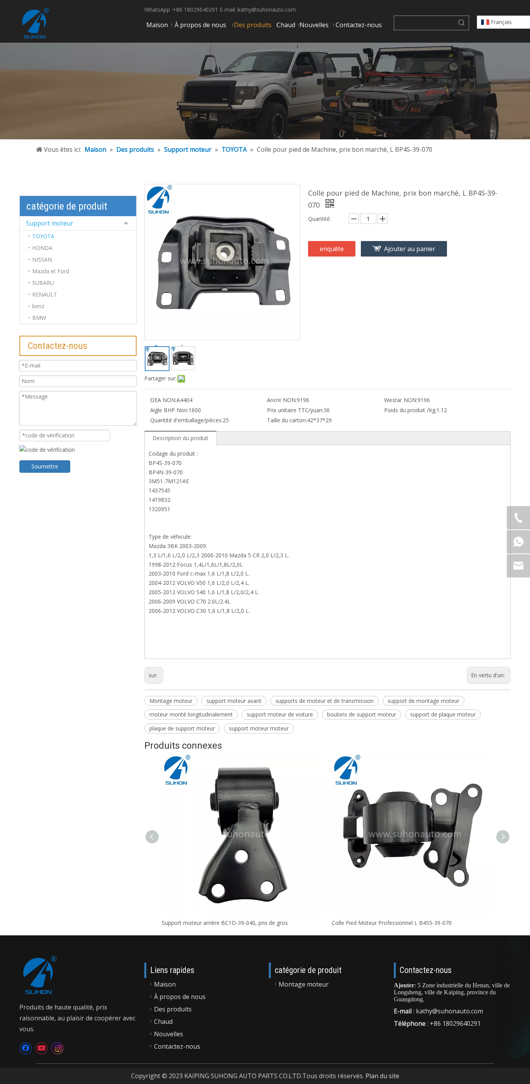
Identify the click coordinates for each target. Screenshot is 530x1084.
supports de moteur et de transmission (324, 700)
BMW (39, 317)
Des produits (173, 1009)
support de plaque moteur (443, 714)
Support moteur (49, 223)
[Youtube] (41, 1048)
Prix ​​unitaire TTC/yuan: (295, 410)
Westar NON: (400, 400)
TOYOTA (43, 236)
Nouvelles (168, 1034)
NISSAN (42, 259)
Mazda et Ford (50, 271)
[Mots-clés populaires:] (462, 23)
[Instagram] (57, 1048)
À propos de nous (180, 996)
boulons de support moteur (361, 714)
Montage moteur (170, 700)
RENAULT (44, 294)
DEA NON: (163, 400)
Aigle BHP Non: (169, 410)
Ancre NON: (282, 400)
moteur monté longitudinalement (191, 714)
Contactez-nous (177, 1046)
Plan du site (382, 1076)
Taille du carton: (287, 420)
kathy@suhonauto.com (267, 9)
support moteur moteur (259, 728)
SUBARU (43, 282)
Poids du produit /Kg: (410, 410)
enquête (332, 249)
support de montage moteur (423, 700)
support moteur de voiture (280, 714)
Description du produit (180, 438)
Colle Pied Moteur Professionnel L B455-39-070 (392, 922)
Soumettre (44, 466)
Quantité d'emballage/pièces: (186, 420)
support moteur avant (234, 700)
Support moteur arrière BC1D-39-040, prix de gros (225, 922)
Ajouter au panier (409, 249)
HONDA (42, 247)
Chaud (163, 1021)
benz (38, 306)
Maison (165, 984)
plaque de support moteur (182, 728)
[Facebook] (25, 1048)
